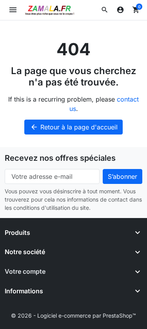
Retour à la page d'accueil (74, 127)
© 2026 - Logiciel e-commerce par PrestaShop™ (73, 315)
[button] (104, 10)
